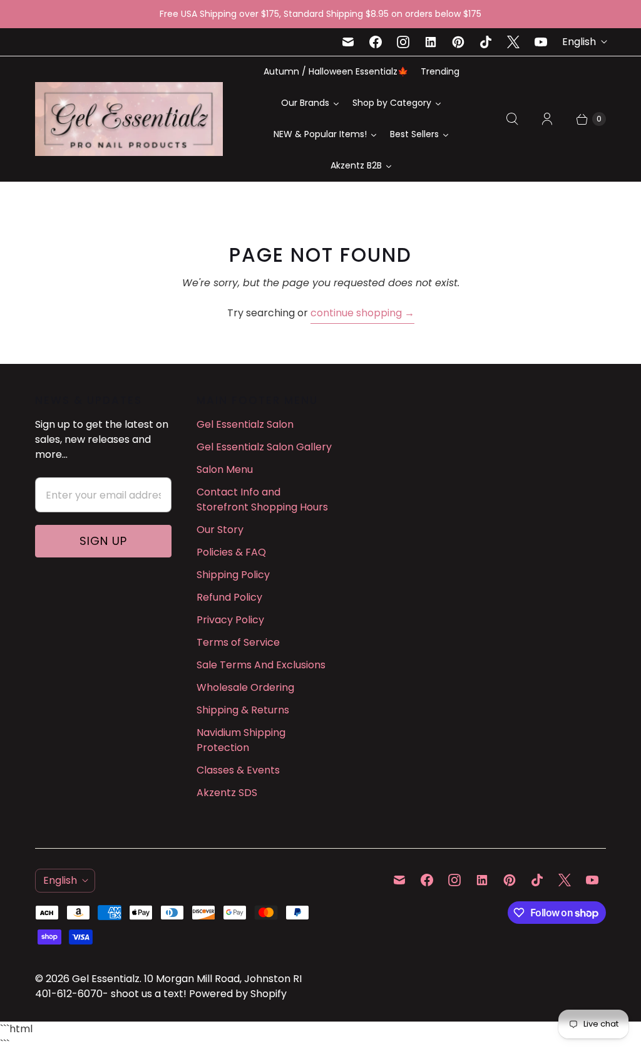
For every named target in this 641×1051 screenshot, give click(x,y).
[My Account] (547, 119)
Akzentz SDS (227, 792)
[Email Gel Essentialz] (348, 42)
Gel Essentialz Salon (245, 424)
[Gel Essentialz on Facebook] (375, 42)
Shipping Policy (233, 574)
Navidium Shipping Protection (241, 740)
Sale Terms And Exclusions (261, 665)
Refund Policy (229, 597)
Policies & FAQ (231, 552)
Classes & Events (238, 770)
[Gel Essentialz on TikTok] (486, 42)
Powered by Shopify (238, 993)
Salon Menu (225, 469)
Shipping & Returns (243, 710)
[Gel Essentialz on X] (513, 42)
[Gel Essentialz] (129, 119)
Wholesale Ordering (245, 687)
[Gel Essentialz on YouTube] (541, 42)
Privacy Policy (230, 620)
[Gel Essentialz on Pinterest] (458, 42)
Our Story (220, 529)
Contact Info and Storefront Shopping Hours (262, 499)
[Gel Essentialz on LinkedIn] (430, 42)
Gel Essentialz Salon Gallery (264, 447)
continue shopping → (362, 313)
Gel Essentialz (106, 978)
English (579, 41)
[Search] (512, 119)
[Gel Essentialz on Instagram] (403, 42)
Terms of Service (238, 642)
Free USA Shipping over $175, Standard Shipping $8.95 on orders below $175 (320, 14)
